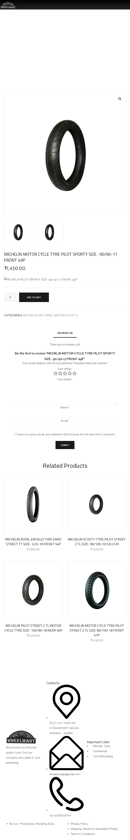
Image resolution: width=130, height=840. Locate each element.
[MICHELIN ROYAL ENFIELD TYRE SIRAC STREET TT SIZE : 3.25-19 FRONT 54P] (33, 504)
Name (65, 407)
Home (41, 46)
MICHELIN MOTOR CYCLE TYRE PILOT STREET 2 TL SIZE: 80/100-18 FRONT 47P (96, 630)
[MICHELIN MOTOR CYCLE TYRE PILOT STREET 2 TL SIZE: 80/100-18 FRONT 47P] (96, 590)
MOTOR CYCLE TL (83, 46)
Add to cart (34, 297)
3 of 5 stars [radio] (65, 373)
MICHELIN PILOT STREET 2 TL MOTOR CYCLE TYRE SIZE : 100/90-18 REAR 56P (33, 628)
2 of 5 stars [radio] (60, 373)
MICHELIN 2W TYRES (60, 46)
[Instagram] (19, 769)
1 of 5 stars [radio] (55, 373)
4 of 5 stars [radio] (70, 373)
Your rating (65, 368)
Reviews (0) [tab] (65, 333)
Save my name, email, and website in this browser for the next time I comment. (66, 434)
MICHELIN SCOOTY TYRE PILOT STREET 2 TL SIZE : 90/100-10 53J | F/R (97, 542)
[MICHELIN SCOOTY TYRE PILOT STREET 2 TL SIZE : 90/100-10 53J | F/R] (96, 504)
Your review (65, 379)
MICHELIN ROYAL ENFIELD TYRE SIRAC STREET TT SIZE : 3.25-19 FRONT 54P (33, 542)
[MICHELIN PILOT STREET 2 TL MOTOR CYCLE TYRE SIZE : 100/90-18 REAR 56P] (33, 590)
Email (65, 421)
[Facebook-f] (10, 769)
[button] (119, 98)
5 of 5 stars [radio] (74, 373)
